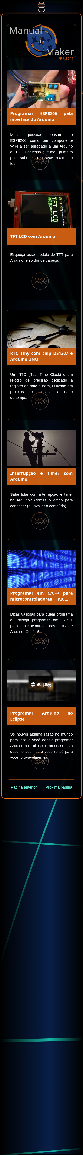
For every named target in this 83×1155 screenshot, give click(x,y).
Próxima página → (61, 787)
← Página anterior (21, 787)
